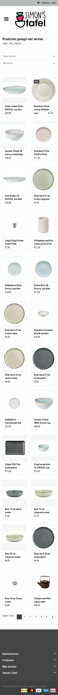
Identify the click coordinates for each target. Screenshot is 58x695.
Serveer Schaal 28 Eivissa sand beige (14, 153)
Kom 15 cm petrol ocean (13, 511)
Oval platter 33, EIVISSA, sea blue (13, 197)
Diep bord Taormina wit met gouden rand (43, 332)
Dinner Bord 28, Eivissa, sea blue (42, 287)
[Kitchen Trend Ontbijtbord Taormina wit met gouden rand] (14, 403)
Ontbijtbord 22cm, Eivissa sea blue (13, 287)
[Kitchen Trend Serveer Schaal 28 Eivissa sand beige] (14, 134)
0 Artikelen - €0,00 (48, 3)
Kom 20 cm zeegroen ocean (12, 555)
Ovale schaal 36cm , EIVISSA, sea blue (14, 108)
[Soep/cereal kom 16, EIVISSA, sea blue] (43, 448)
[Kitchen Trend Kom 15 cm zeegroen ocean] (43, 493)
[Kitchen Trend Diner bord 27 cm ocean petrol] (43, 358)
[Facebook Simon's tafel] (26, 639)
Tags (11, 43)
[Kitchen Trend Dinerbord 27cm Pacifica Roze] (43, 134)
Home (4, 43)
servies (18, 43)
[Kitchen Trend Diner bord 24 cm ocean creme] (14, 358)
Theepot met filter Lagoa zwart (42, 600)
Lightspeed (42, 686)
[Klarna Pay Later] (52, 690)
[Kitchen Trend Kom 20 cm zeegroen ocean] (14, 537)
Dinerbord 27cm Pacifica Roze (41, 153)
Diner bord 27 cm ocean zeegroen (42, 197)
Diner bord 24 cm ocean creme (13, 376)
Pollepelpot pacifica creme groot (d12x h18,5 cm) (43, 242)
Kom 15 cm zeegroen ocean (41, 511)
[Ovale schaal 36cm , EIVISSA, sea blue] (14, 90)
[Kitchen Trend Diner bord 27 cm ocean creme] (14, 314)
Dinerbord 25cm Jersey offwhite (41, 108)
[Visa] (38, 690)
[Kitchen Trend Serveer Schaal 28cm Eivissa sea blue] (43, 403)
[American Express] (45, 690)
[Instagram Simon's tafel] (31, 639)
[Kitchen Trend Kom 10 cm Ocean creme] (14, 582)
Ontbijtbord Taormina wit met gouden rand (13, 421)
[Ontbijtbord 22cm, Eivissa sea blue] (14, 269)
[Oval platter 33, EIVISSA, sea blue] (14, 179)
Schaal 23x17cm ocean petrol (12, 466)
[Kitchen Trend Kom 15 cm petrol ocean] (14, 493)
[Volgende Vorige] (52, 616)
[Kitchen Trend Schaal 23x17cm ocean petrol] (14, 448)
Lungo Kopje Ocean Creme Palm (14, 242)
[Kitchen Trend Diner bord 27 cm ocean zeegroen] (43, 179)
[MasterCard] (31, 690)
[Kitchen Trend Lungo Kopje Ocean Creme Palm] (14, 224)
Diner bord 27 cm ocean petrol (42, 376)
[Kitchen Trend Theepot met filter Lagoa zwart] (43, 582)
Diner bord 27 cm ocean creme (13, 332)
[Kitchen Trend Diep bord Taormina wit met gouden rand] (43, 314)
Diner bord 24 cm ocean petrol (42, 555)
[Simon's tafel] (35, 19)
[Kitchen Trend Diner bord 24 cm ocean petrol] (43, 537)
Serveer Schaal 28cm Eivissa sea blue (42, 421)
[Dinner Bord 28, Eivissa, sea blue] (43, 269)
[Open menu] (6, 18)
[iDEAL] (23, 690)
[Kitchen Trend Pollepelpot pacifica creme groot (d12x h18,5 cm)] (43, 224)
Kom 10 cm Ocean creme (13, 600)
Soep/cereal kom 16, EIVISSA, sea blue (42, 466)
